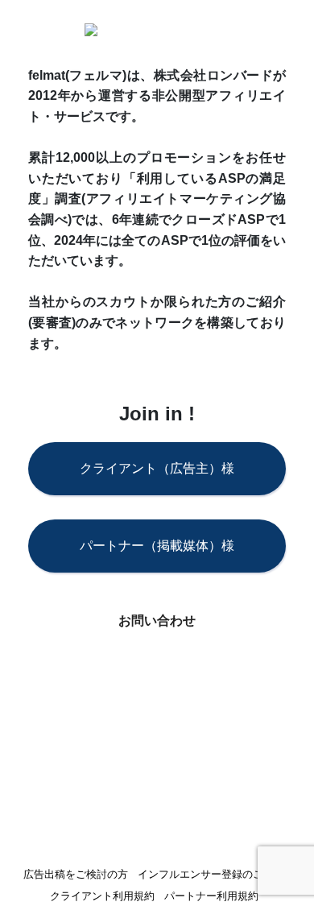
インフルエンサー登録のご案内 (211, 875)
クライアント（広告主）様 (157, 468)
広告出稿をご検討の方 (75, 875)
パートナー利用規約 (211, 897)
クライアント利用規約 (102, 897)
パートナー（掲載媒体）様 (157, 545)
